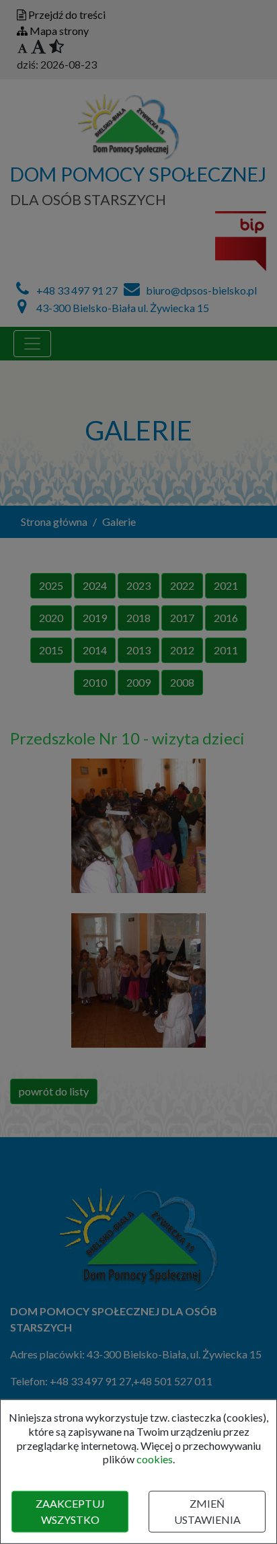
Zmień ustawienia (207, 1511)
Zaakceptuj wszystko (70, 1511)
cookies (154, 1459)
